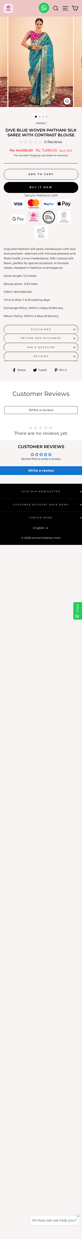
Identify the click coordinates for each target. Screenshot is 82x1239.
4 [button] (47, 117)
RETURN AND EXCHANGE (41, 338)
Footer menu (41, 517)
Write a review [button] (41, 470)
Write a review (41, 410)
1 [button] (36, 117)
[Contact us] (44, 8)
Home (40, 123)
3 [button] (43, 117)
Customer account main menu (41, 504)
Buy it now (41, 187)
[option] (41, 63)
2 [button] (40, 117)
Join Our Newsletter (41, 491)
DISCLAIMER (41, 329)
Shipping (35, 155)
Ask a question (41, 347)
